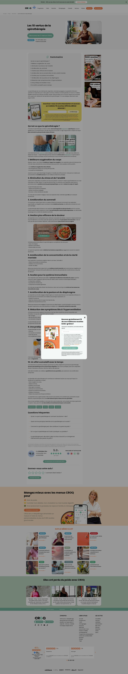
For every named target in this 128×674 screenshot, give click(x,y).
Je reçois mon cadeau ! (69, 348)
